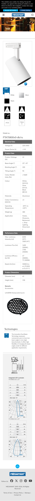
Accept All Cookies (10, 10)
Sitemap (27, 493)
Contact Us (17, 495)
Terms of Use (8, 493)
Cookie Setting (25, 10)
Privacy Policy (18, 493)
